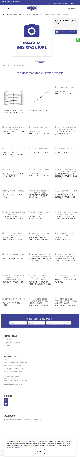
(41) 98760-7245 (71, 3)
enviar (68, 323)
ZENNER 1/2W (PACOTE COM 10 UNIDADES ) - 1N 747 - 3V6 (12, 218)
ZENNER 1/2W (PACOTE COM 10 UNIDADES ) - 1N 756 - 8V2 (65, 218)
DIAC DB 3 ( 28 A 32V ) (38, 111)
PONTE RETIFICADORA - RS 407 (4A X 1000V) (39, 196)
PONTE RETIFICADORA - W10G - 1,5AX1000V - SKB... (40, 283)
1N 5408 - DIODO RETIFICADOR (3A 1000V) (39, 133)
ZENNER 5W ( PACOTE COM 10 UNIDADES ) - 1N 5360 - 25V (65, 197)
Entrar (72, 8)
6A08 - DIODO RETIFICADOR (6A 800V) (65, 93)
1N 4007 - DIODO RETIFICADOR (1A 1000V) (12, 154)
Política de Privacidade (12, 342)
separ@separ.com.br (12, 1)
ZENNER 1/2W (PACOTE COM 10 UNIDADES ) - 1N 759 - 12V (12, 113)
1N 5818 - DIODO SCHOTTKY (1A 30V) (63, 238)
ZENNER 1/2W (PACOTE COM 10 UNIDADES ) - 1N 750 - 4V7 (65, 261)
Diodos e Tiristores (35, 14)
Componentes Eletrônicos (16, 14)
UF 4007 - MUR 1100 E (64, 153)
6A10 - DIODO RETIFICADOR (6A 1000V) (39, 175)
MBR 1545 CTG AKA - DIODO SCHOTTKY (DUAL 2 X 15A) (40, 239)
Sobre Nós (7, 339)
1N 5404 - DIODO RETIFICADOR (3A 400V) (39, 304)
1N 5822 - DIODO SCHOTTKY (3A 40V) (37, 217)
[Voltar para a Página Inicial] (3, 14)
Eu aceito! (40, 451)
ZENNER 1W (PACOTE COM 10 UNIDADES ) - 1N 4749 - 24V (40, 261)
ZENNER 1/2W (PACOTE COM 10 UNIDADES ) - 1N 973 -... (12, 282)
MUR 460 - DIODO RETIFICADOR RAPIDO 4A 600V (65, 305)
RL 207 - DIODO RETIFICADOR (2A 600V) (12, 238)
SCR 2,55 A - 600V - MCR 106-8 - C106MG (12, 175)
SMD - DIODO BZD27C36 (12, 258)
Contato (7, 345)
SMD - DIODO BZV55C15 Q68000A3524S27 (65, 133)
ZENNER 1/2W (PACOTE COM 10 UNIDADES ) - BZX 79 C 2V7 (66, 176)
